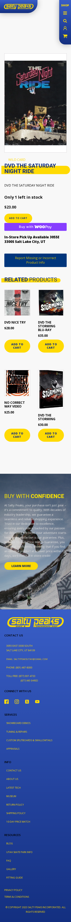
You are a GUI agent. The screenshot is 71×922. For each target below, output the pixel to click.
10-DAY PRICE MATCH (18, 821)
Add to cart (18, 218)
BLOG (9, 843)
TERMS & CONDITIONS (16, 896)
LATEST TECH (13, 787)
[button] (65, 13)
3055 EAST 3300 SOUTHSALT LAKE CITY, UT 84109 (20, 648)
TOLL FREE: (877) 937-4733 (20, 676)
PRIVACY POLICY (13, 890)
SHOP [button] (65, 5)
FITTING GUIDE (14, 877)
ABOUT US (12, 779)
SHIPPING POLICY (15, 813)
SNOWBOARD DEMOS (18, 723)
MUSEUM (11, 796)
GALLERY (11, 869)
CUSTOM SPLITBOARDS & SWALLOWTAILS (29, 740)
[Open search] (65, 21)
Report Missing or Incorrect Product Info (35, 260)
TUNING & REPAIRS (16, 731)
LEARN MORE (21, 566)
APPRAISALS (12, 748)
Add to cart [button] (17, 345)
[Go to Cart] (65, 37)
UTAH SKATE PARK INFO (19, 852)
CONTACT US (13, 770)
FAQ (8, 860)
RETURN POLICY (15, 804)
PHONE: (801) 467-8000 (19, 667)
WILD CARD (16, 160)
